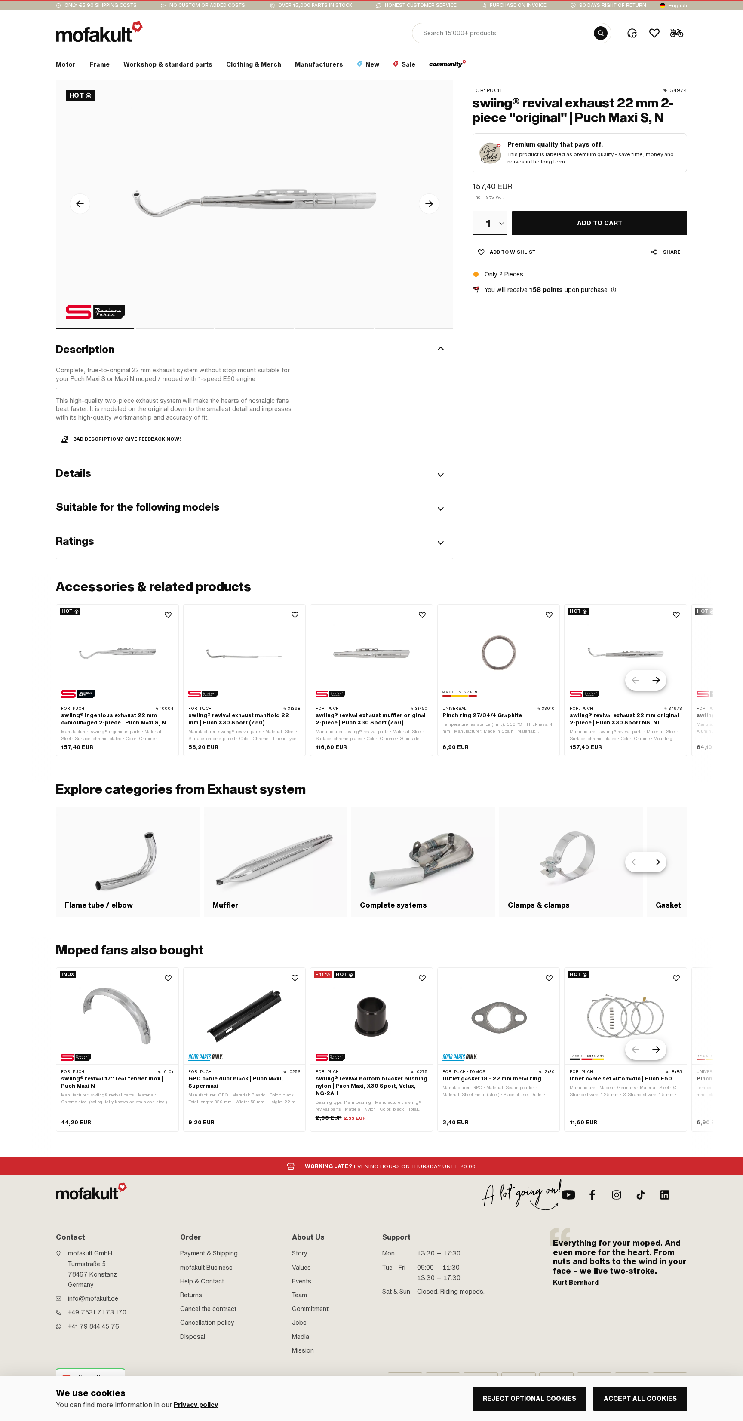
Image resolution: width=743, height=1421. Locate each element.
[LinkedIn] (664, 1194)
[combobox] (490, 223)
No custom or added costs (207, 5)
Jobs (299, 1322)
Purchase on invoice (518, 5)
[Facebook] (592, 1194)
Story (299, 1253)
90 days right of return (612, 5)
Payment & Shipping (209, 1253)
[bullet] (95, 328)
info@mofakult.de (93, 1298)
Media (300, 1336)
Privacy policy (196, 1405)
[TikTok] (640, 1194)
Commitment (310, 1308)
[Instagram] (616, 1194)
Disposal (192, 1336)
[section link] (447, 66)
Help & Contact (202, 1281)
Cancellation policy (207, 1322)
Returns (191, 1295)
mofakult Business (206, 1267)
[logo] (99, 31)
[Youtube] (568, 1194)
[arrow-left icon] (80, 203)
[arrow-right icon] (429, 203)
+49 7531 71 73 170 (97, 1312)
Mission (303, 1350)
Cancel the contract (208, 1308)
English (678, 5)
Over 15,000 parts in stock (315, 5)
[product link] (117, 680)
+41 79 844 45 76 (93, 1326)
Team (299, 1295)
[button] (254, 349)
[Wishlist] (654, 33)
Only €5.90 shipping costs (100, 5)
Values (301, 1267)
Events (301, 1281)
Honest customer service (421, 5)
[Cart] (676, 33)
